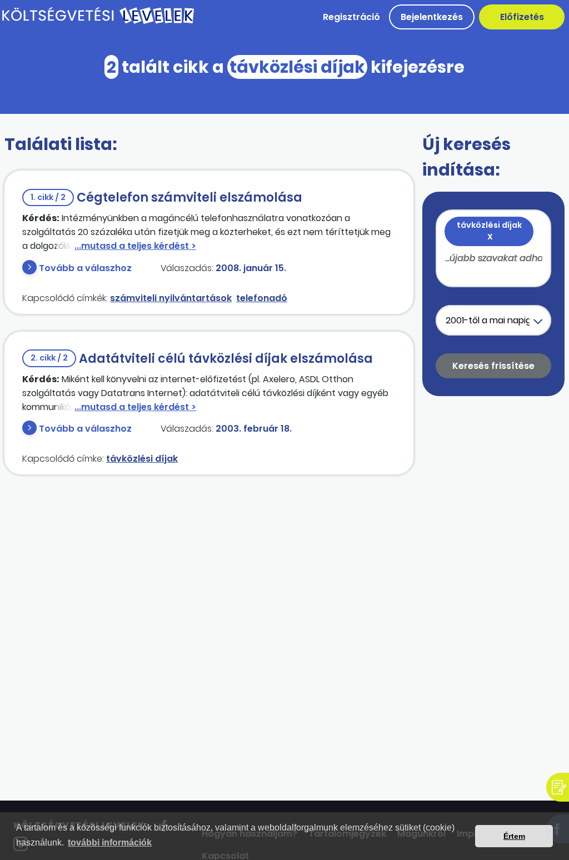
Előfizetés (522, 17)
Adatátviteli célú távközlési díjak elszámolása (202, 358)
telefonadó (261, 298)
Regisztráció (351, 17)
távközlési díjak (142, 458)
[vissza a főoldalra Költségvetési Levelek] (98, 22)
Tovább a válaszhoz (85, 268)
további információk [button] (110, 842)
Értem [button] (514, 836)
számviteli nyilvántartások (171, 298)
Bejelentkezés (432, 17)
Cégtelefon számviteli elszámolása (166, 197)
